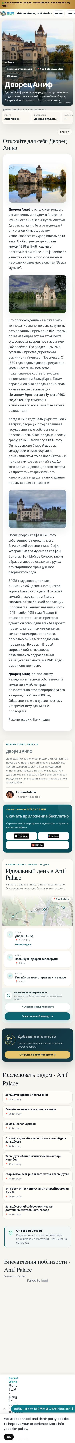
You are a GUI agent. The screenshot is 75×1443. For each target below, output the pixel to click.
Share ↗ (64, 131)
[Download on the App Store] (21, 836)
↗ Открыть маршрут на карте (37, 1006)
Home (59, 13)
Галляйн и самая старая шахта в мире (40, 977)
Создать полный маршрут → (37, 1016)
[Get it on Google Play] (53, 836)
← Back (9, 62)
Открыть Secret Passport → (37, 1054)
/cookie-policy (15, 1428)
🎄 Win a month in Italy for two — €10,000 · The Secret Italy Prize (36, 4)
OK (9, 1436)
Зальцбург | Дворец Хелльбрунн (36, 959)
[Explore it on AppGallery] (37, 845)
